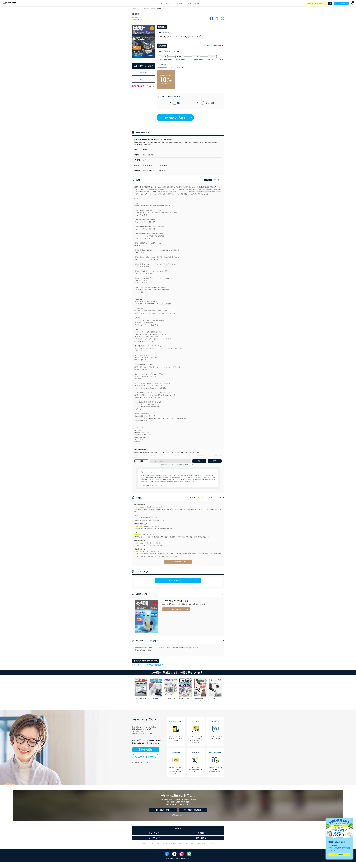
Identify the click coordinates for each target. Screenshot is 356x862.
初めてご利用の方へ (145, 757)
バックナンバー (180, 36)
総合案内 (178, 828)
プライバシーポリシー (154, 843)
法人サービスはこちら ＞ (140, 762)
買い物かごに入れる (175, 117)
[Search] (330, 3)
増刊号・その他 (193, 36)
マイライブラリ (170, 3)
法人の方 (197, 3)
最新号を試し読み (145, 66)
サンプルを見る (176, 609)
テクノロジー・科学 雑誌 (143, 8)
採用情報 (201, 833)
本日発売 (179, 3)
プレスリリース (155, 838)
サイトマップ (210, 843)
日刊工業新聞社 (135, 17)
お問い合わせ (201, 838)
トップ (133, 8)
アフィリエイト (155, 833)
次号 (169, 36)
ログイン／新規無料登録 (341, 3)
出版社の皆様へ (190, 843)
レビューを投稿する (176, 561)
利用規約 (144, 843)
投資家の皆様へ (201, 843)
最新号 (162, 36)
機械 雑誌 (153, 8)
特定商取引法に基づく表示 (169, 843)
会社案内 (181, 843)
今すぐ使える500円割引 (214, 45)
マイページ (159, 3)
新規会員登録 (145, 749)
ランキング (188, 3)
